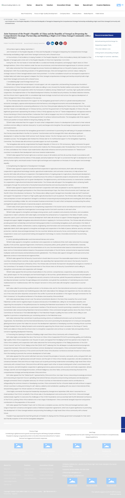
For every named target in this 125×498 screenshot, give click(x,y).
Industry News (77, 13)
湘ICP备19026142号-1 (50, 491)
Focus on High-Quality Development (45, 13)
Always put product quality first (18, 454)
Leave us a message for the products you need (106, 455)
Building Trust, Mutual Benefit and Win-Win (47, 455)
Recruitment (77, 451)
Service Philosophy (18, 451)
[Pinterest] (65, 43)
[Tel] (123, 422)
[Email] (123, 419)
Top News (22, 19)
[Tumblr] (61, 43)
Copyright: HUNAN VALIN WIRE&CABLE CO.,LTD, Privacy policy (23, 491)
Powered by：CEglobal (10, 494)
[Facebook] (48, 43)
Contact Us (106, 451)
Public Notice (100, 13)
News (15, 19)
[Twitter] (56, 43)
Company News (65, 13)
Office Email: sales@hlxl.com (71, 473)
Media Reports (88, 13)
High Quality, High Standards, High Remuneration (77, 455)
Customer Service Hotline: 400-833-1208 (75, 469)
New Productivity (26, 13)
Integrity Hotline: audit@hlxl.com (73, 476)
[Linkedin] (52, 43)
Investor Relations (48, 451)
